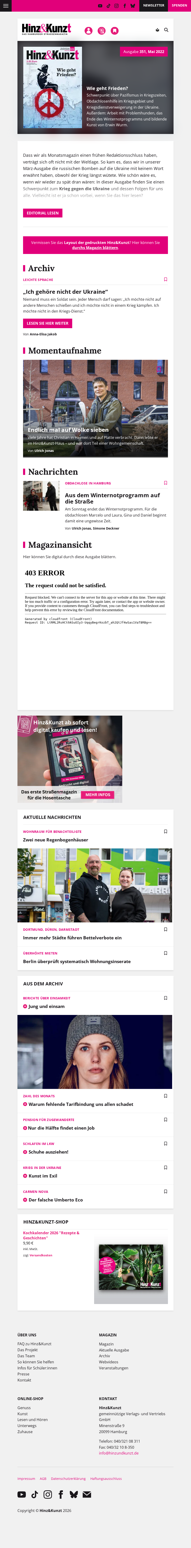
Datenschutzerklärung (68, 1478)
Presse (23, 1374)
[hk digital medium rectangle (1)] (69, 801)
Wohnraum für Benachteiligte (52, 831)
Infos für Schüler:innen (37, 1368)
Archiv (104, 1355)
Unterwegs (27, 1425)
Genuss (24, 1407)
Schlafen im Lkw (38, 1143)
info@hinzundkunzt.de (119, 1453)
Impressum (26, 1478)
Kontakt (24, 1380)
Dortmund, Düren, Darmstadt (51, 929)
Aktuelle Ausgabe (114, 1350)
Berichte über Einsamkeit (47, 998)
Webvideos (108, 1362)
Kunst (22, 1413)
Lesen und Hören (32, 1419)
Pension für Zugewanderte (49, 1120)
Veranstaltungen (113, 1368)
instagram (117, 6)
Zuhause (25, 1431)
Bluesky (133, 6)
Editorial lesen (43, 213)
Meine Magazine (102, 31)
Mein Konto (88, 31)
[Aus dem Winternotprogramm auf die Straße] (41, 496)
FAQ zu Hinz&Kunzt (34, 1343)
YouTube (100, 6)
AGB (43, 1478)
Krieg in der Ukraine (42, 1167)
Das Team (26, 1355)
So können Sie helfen (35, 1362)
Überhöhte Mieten (40, 953)
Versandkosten (41, 1255)
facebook (125, 6)
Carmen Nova (35, 1191)
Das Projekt (27, 1349)
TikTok (108, 6)
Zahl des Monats (39, 1096)
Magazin (106, 1344)
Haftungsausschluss (106, 1478)
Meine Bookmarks (115, 31)
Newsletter (153, 5)
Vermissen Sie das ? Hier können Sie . (95, 245)
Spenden (179, 5)
